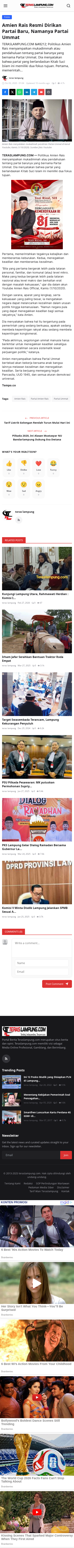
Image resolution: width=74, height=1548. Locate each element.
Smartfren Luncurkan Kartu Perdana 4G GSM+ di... (47, 1114)
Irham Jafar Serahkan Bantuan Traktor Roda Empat (32, 659)
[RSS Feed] (18, 520)
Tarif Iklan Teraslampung (44, 1191)
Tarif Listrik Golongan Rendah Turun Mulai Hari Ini (37, 422)
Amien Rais (19, 398)
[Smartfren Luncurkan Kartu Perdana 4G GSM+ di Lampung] (11, 1117)
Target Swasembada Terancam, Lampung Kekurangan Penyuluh (30, 721)
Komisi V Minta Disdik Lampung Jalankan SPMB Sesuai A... (35, 910)
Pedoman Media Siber (41, 1187)
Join (66, 1155)
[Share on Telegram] (34, 92)
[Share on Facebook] (5, 92)
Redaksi (28, 1183)
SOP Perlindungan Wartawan (52, 1183)
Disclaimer (63, 1187)
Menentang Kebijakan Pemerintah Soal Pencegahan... (47, 1096)
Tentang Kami (12, 1183)
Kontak (65, 1191)
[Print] (48, 92)
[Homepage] (37, 6)
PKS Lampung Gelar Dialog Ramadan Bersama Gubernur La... (34, 847)
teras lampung (24, 511)
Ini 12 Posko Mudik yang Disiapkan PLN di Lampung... (47, 1078)
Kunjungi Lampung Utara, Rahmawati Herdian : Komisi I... (35, 596)
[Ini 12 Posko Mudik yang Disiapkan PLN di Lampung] (11, 1082)
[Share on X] (12, 92)
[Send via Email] (41, 92)
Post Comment (54, 984)
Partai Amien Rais (40, 398)
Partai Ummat (61, 398)
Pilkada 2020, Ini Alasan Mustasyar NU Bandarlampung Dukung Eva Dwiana (37, 437)
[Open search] (68, 6)
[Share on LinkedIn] (27, 92)
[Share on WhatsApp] (20, 92)
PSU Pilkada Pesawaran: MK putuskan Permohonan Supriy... (28, 784)
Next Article (35, 430)
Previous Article (39, 417)
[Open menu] (5, 6)
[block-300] (37, 214)
